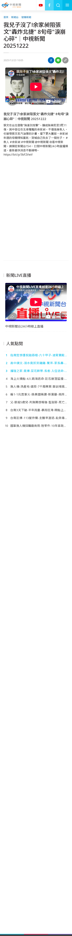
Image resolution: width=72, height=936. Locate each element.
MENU (67, 5)
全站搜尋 (58, 5)
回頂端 (64, 838)
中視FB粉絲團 (49, 5)
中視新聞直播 (40, 5)
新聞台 (15, 17)
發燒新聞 (26, 17)
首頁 (5, 17)
